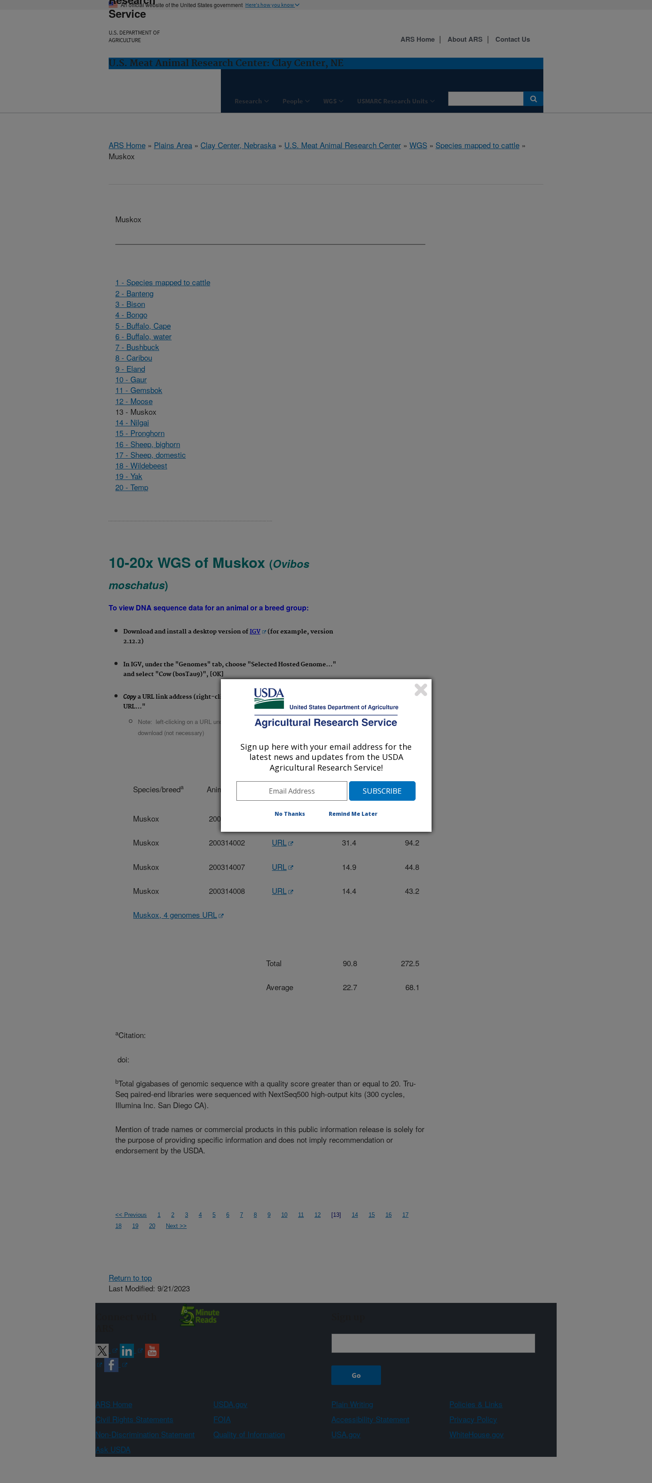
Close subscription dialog (421, 690)
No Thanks (290, 814)
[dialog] (326, 755)
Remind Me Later (353, 814)
